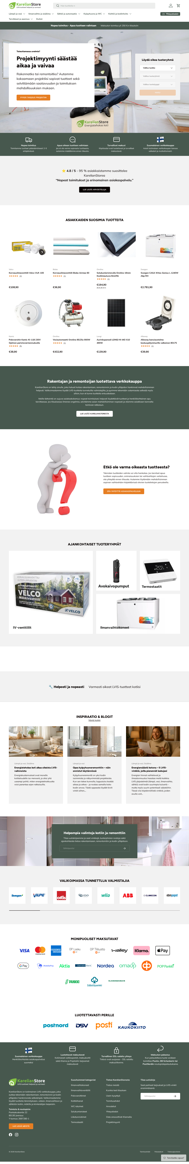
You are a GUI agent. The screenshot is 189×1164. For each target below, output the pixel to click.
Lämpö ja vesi (15, 13)
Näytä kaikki (95, 720)
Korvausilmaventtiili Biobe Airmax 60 (71, 273)
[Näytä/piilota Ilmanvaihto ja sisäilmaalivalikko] (52, 13)
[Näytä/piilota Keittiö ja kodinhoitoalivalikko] (130, 13)
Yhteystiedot (112, 1111)
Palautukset (159, 1152)
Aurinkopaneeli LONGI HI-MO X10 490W (113, 341)
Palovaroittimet (78, 1095)
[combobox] (104, 6)
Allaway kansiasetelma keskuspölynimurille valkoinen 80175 (159, 341)
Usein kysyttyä (113, 1095)
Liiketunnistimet (78, 1117)
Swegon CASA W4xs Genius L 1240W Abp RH (159, 274)
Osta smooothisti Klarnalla (119, 1117)
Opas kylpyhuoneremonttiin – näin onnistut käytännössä (92, 769)
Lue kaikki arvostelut (31, 99)
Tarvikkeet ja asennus (19, 19)
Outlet (39, 19)
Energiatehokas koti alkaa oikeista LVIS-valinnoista (35, 769)
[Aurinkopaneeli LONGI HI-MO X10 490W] (116, 313)
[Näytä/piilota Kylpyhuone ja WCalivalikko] (104, 13)
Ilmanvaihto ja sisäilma (40, 13)
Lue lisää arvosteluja (94, 189)
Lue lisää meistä (21, 1126)
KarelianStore (20, 1152)
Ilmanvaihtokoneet (80, 1085)
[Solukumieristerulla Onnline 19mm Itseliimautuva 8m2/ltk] (116, 246)
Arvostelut (111, 1106)
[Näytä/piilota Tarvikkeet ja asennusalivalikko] (31, 19)
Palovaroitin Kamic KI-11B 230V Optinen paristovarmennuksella (25, 341)
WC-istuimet (77, 1106)
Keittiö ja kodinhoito (118, 13)
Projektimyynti (113, 1122)
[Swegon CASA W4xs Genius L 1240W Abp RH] (160, 246)
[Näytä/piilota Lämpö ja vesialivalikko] (24, 13)
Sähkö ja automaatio (67, 13)
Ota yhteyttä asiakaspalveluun (123, 491)
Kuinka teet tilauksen (116, 1090)
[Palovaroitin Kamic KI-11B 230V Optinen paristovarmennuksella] (28, 313)
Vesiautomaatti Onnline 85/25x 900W (71, 339)
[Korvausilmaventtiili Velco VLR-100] (28, 246)
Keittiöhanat (77, 1101)
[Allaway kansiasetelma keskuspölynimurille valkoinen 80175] (160, 313)
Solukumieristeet (79, 1111)
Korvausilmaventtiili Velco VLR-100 (26, 273)
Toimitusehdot (113, 1101)
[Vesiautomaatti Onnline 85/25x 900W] (72, 313)
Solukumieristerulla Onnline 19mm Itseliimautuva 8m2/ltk (114, 274)
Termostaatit (77, 1122)
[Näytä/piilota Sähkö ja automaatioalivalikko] (79, 13)
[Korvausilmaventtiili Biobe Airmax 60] (72, 246)
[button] (178, 6)
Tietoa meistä (112, 1085)
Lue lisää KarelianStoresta (94, 414)
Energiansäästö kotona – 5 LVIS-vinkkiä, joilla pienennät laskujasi (149, 769)
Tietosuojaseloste (174, 1152)
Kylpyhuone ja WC (93, 13)
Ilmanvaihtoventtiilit (80, 1090)
